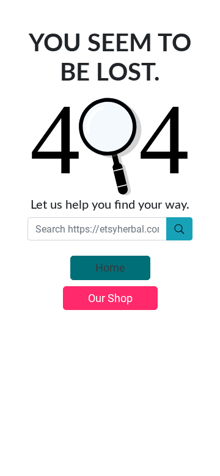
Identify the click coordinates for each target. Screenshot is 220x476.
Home (110, 267)
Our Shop (110, 298)
